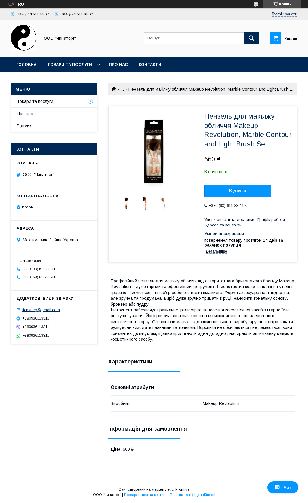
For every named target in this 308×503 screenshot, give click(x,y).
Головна (26, 64)
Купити (237, 190)
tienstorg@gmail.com (41, 310)
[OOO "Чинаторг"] (23, 49)
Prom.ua (182, 489)
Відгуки (24, 126)
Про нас (118, 64)
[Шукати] (251, 38)
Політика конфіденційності (192, 495)
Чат (287, 487)
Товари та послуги (69, 64)
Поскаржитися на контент (145, 495)
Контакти (150, 64)
